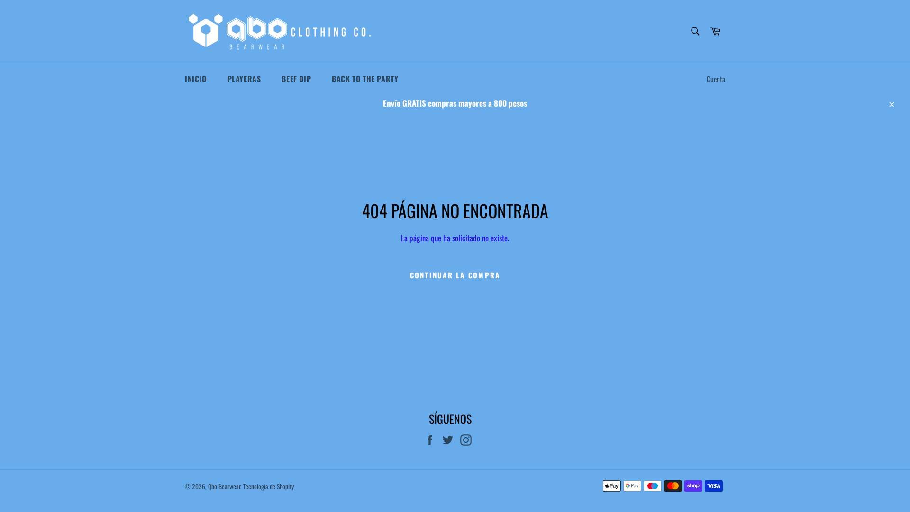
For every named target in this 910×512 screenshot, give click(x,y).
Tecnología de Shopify (268, 486)
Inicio (196, 78)
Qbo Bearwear (224, 486)
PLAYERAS (244, 78)
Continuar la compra (455, 275)
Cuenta (716, 78)
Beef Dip (296, 78)
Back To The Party (365, 78)
